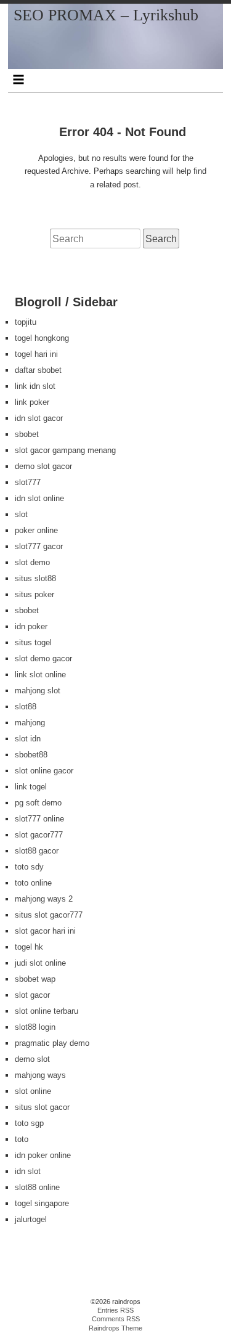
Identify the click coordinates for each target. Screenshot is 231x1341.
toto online (33, 882)
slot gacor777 (39, 834)
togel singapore (42, 1203)
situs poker (34, 594)
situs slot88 (35, 578)
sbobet (27, 434)
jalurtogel (31, 1219)
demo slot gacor (43, 466)
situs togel (33, 642)
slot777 (28, 482)
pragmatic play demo (52, 1043)
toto (21, 1139)
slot (21, 514)
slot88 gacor (37, 850)
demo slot (32, 1059)
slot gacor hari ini (45, 930)
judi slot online (40, 963)
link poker (32, 402)
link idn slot (35, 386)
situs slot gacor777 (49, 914)
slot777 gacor (39, 546)
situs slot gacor (42, 1107)
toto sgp (29, 1123)
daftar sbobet (38, 370)
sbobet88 (31, 754)
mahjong (30, 722)
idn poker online (43, 1155)
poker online (36, 530)
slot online (33, 1091)
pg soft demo (38, 802)
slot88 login (35, 1027)
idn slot (28, 1171)
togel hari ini (36, 354)
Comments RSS (116, 1319)
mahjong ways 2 (44, 898)
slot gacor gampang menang (65, 450)
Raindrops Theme (115, 1328)
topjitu (25, 322)
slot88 (25, 706)
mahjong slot (37, 690)
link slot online (40, 674)
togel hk (29, 947)
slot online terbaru (46, 1011)
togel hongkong (42, 338)
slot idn (28, 738)
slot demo (32, 562)
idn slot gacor (39, 418)
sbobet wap (35, 979)
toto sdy (29, 866)
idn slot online (39, 498)
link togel (31, 786)
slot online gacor (44, 770)
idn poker (31, 626)
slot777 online (39, 818)
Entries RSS (115, 1310)
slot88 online (37, 1187)
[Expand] (19, 79)
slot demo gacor (43, 658)
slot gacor (32, 995)
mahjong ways (40, 1075)
